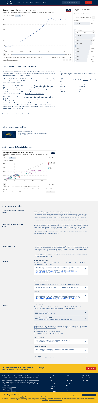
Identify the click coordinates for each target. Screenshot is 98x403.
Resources (37, 2)
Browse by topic (20, 2)
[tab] (6, 16)
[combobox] (71, 2)
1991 (8, 54)
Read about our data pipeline (41, 237)
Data (27, 2)
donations (22, 396)
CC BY (70, 57)
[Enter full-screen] (70, 60)
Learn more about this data (36, 57)
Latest (31, 2)
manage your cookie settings (55, 399)
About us (68, 377)
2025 (69, 54)
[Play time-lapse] (4, 54)
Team (67, 385)
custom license (9, 382)
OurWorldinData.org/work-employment (10, 191)
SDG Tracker (53, 391)
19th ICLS (36, 104)
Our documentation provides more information (45, 327)
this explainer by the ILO (16, 108)
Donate (88, 2)
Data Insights (53, 383)
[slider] (11, 54)
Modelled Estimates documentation (34, 93)
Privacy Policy (45, 399)
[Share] (67, 60)
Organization (69, 380)
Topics (51, 377)
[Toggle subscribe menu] (82, 2)
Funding (68, 383)
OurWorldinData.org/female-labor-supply (59, 57)
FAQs (38, 383)
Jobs (67, 388)
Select (41, 157)
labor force (33, 71)
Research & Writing (86, 377)
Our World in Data (9, 2)
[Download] (64, 60)
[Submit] (78, 2)
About (44, 2)
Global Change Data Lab (23, 375)
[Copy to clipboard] (83, 268)
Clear (93, 20)
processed (85, 79)
